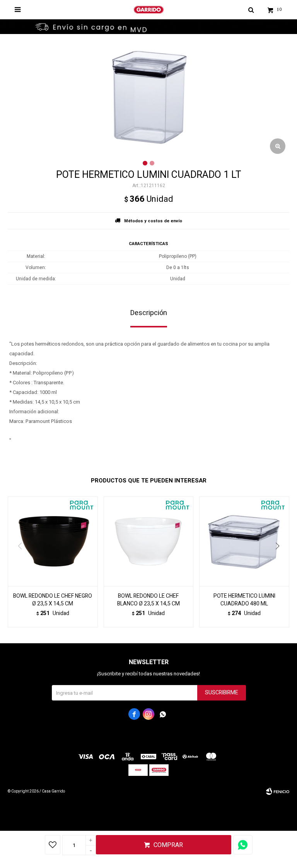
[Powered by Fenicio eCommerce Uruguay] (277, 791)
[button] (280, 561)
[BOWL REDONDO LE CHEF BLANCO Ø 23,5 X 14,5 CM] (149, 541)
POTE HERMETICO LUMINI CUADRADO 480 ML (244, 600)
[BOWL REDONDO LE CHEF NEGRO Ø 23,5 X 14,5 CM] (53, 541)
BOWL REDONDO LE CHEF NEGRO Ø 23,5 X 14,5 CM (52, 600)
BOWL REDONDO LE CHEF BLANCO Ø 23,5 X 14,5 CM (148, 600)
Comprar (168, 845)
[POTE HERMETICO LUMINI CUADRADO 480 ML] (244, 541)
